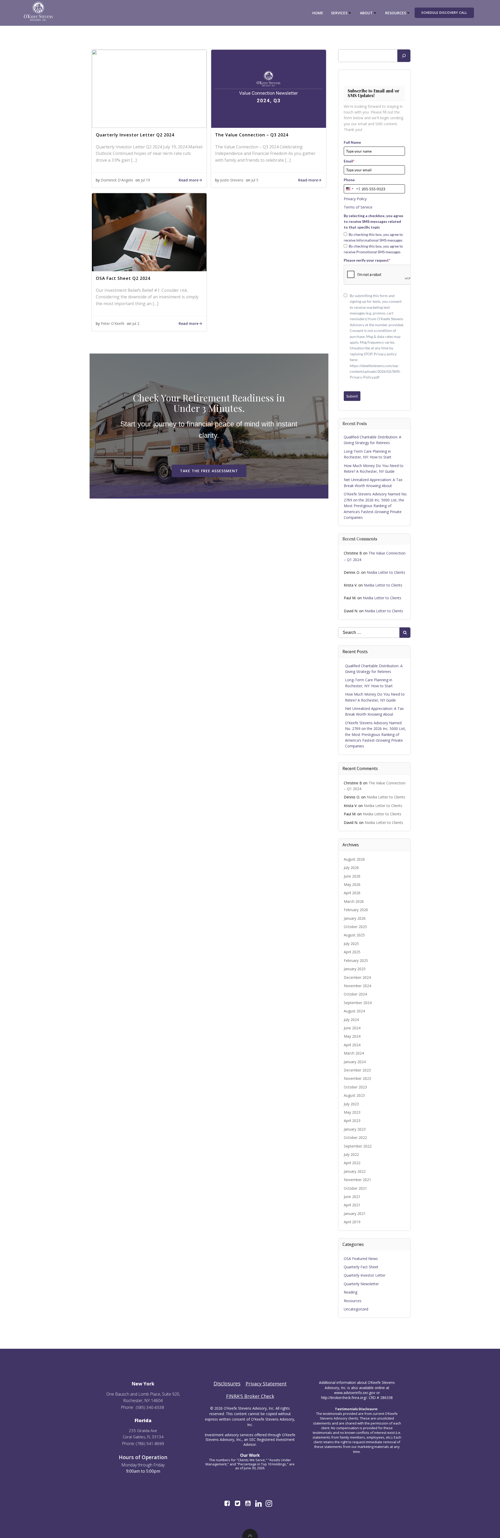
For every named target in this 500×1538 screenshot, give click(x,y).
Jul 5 (254, 180)
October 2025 (355, 926)
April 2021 (352, 1204)
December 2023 (357, 1070)
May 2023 (352, 1112)
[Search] (403, 55)
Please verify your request (367, 260)
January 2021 (355, 1213)
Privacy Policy (355, 198)
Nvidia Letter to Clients (386, 572)
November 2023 (357, 1078)
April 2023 (352, 1120)
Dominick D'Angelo (117, 180)
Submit (352, 396)
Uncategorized (356, 1309)
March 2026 (354, 901)
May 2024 (352, 1036)
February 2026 (356, 909)
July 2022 (351, 1154)
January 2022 (355, 1171)
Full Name (352, 142)
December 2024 (357, 977)
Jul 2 (135, 323)
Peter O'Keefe (112, 323)
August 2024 (354, 1010)
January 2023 (355, 1129)
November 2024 (357, 985)
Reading (350, 1292)
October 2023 (355, 1087)
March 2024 (354, 1053)
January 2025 (355, 968)
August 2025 (354, 934)
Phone (349, 180)
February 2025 (356, 960)
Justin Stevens (231, 180)
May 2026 (352, 884)
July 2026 (351, 867)
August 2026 (354, 859)
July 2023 (351, 1103)
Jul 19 (145, 180)
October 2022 (355, 1137)
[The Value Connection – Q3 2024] (268, 88)
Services (339, 12)
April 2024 (352, 1044)
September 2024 (358, 1002)
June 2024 (352, 1027)
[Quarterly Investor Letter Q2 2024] (149, 88)
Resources (352, 1300)
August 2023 (354, 1095)
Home (317, 12)
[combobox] (352, 189)
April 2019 (352, 1221)
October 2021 (355, 1188)
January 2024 (355, 1061)
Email (349, 161)
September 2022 (358, 1146)
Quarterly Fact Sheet (361, 1266)
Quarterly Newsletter (361, 1283)
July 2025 (351, 943)
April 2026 (352, 892)
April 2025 (352, 951)
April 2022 (352, 1162)
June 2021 (352, 1196)
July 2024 (351, 1019)
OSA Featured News (361, 1258)
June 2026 (352, 876)
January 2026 (355, 918)
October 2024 (355, 994)
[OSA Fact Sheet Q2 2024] (149, 232)
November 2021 (357, 1179)
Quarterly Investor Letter (364, 1275)
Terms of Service (358, 207)
